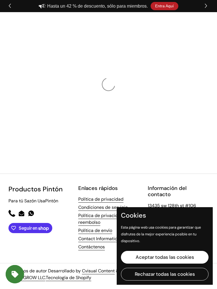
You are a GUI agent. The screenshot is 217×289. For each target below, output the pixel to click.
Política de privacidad (100, 199)
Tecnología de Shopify (68, 278)
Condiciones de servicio (103, 207)
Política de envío (95, 230)
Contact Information (99, 239)
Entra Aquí (164, 6)
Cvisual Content (98, 271)
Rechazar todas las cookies (165, 274)
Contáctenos (91, 247)
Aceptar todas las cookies (165, 257)
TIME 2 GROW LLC (26, 278)
